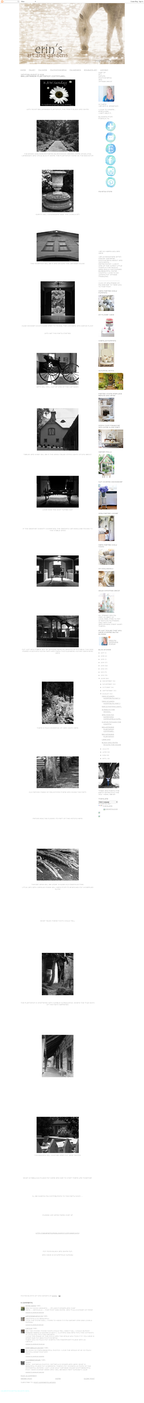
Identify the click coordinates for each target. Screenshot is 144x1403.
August (106, 694)
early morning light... (112, 706)
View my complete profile (113, 642)
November (107, 684)
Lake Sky (106, 739)
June (104, 752)
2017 (103, 653)
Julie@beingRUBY (33, 1360)
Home (58, 1378)
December (107, 681)
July (104, 749)
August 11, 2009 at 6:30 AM (35, 1372)
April (104, 758)
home (23, 70)
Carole (29, 1328)
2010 (103, 675)
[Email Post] (59, 1296)
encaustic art (90, 70)
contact (104, 70)
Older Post (89, 1378)
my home (42, 70)
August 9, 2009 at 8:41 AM (34, 1324)
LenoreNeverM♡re (34, 1316)
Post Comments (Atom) (45, 1382)
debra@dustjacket (35, 1348)
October (106, 687)
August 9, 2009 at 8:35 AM (35, 1312)
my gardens (75, 70)
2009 (103, 678)
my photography (58, 70)
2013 (103, 665)
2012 (103, 669)
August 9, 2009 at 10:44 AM (35, 1344)
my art (32, 70)
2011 (102, 672)
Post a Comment (29, 1376)
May (104, 755)
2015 (103, 659)
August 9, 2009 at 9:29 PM (35, 1356)
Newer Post (26, 1378)
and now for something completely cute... (111, 717)
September (107, 690)
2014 (103, 662)
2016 (103, 656)
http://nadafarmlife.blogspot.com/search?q (57, 1233)
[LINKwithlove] (111, 809)
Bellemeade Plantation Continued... (43, 76)
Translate (107, 806)
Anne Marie (31, 1306)
